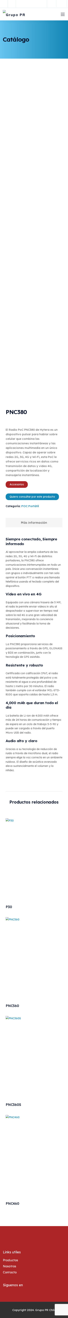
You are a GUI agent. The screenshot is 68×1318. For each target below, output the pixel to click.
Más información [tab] (34, 522)
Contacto (10, 1272)
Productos (10, 1260)
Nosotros (9, 1266)
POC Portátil (30, 506)
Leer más (34, 886)
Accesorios (17, 484)
